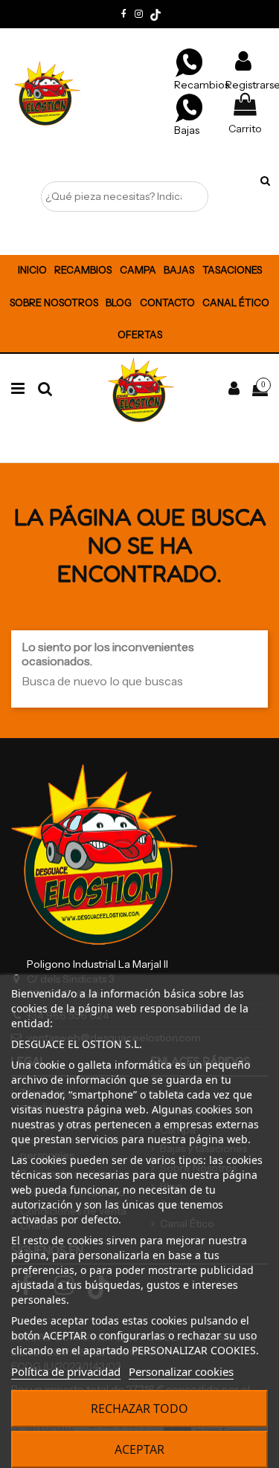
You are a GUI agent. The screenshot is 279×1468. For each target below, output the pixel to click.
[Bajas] (189, 107)
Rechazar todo (139, 1408)
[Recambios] (189, 61)
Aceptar (139, 1449)
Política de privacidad (66, 1371)
